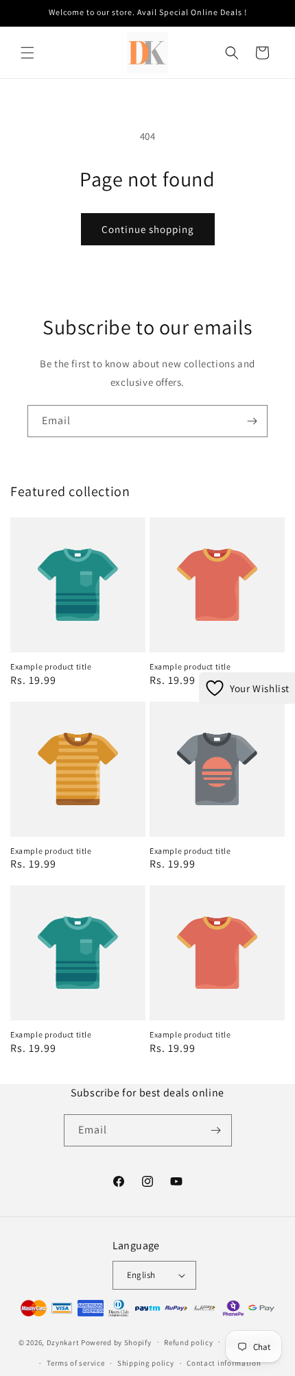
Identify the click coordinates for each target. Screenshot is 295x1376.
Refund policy (188, 1342)
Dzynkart (63, 1342)
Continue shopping (148, 229)
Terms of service (75, 1363)
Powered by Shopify (116, 1342)
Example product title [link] (51, 666)
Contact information (224, 1363)
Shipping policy (145, 1363)
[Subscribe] (252, 421)
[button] (27, 53)
